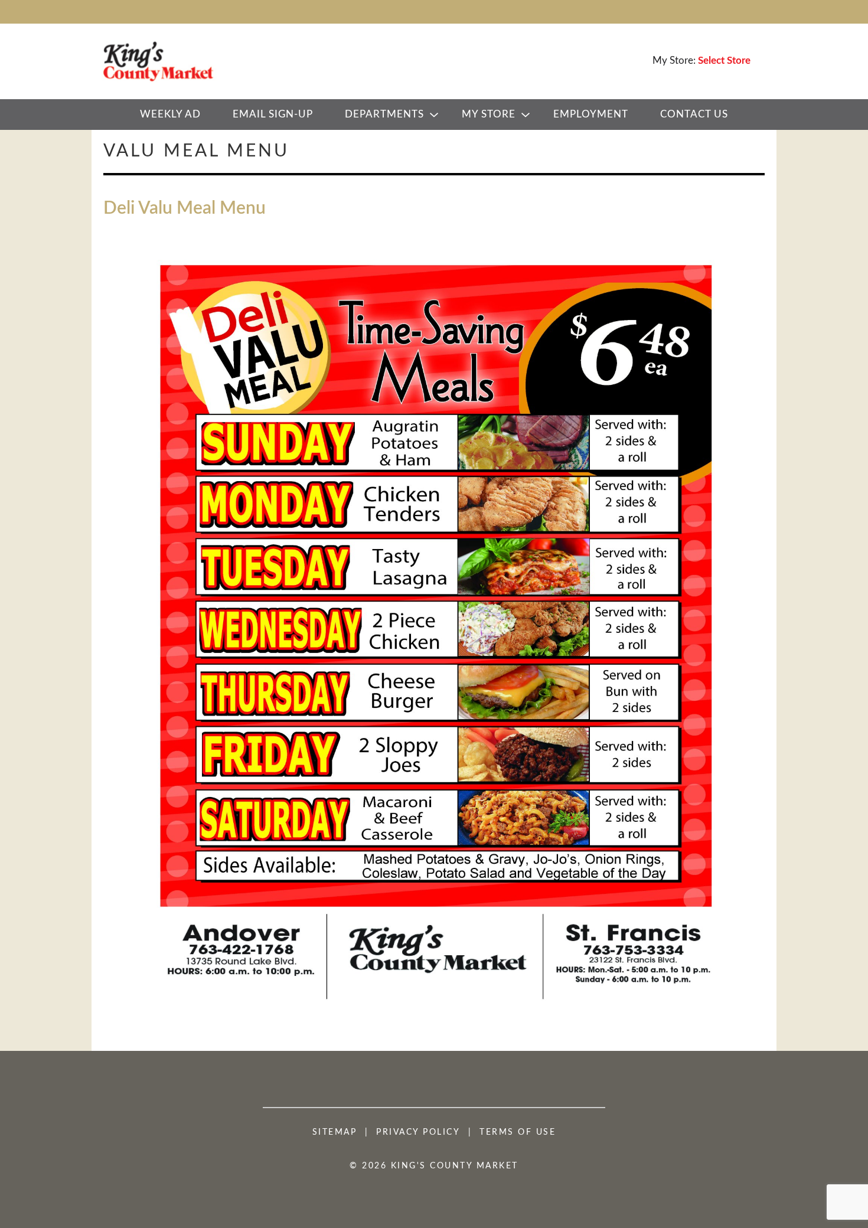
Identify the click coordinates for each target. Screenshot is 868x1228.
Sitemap (334, 1132)
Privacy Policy (418, 1132)
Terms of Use (517, 1132)
